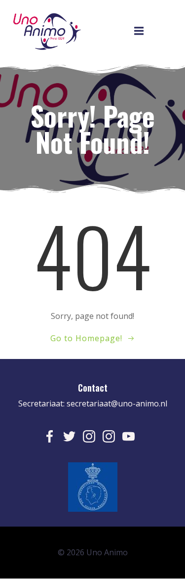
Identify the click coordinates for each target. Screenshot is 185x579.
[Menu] (138, 31)
